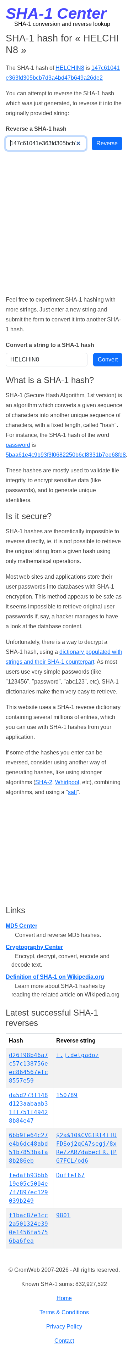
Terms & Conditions (64, 1312)
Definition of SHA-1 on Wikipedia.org (55, 977)
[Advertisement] (64, 222)
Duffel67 (70, 1175)
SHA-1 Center (56, 13)
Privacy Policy (64, 1327)
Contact (64, 1341)
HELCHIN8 (69, 68)
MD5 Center (21, 926)
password (18, 445)
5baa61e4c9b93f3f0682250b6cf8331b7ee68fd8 (66, 455)
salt (72, 792)
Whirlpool (67, 782)
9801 (63, 1215)
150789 (67, 1095)
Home (64, 1298)
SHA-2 (43, 782)
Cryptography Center (34, 947)
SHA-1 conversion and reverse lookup (62, 24)
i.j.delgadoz (77, 1055)
